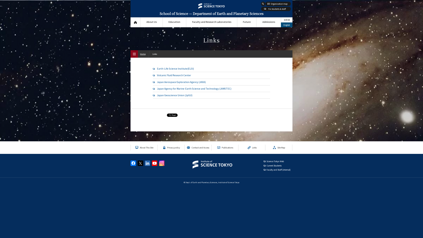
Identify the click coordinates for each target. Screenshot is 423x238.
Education (174, 21)
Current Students (274, 165)
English (287, 24)
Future (247, 21)
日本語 (287, 19)
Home (143, 54)
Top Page (135, 22)
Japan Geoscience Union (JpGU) (174, 95)
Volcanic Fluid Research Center (174, 75)
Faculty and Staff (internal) (278, 169)
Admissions (268, 21)
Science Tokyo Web (275, 161)
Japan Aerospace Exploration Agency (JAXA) (181, 82)
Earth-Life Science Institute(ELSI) (175, 68)
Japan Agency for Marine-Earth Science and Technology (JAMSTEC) (194, 88)
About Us (151, 21)
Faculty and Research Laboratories (211, 21)
